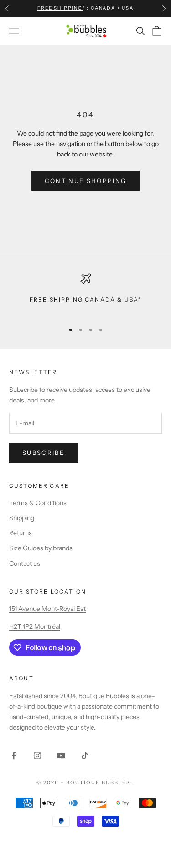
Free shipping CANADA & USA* (85, 299)
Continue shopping (86, 180)
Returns (20, 533)
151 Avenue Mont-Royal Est (47, 609)
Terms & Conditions (38, 503)
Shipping (21, 518)
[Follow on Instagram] (37, 755)
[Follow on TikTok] (84, 755)
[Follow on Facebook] (13, 755)
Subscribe (43, 452)
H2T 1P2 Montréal (34, 626)
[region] (85, 293)
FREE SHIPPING (59, 8)
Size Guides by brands (41, 548)
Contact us (24, 563)
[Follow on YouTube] (61, 755)
